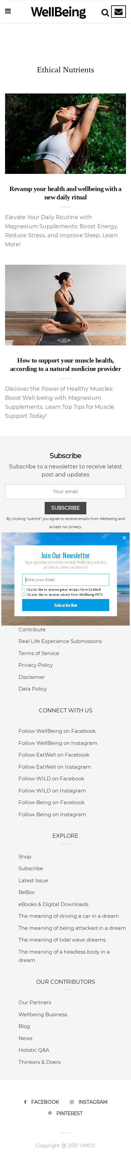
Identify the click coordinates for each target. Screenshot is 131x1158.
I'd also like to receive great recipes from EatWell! (64, 589)
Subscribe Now (65, 605)
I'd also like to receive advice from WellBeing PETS (65, 594)
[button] (65, 555)
